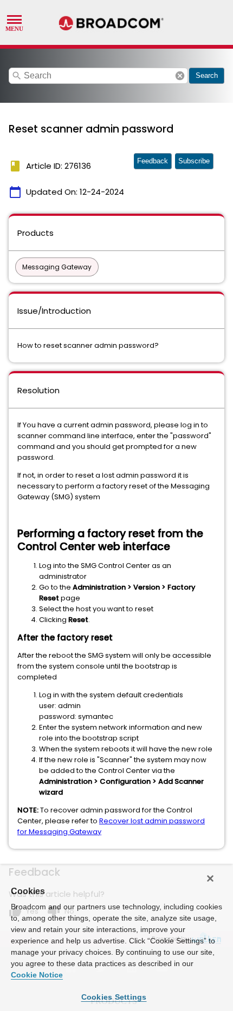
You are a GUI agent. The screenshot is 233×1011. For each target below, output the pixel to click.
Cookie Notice (37, 974)
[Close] (210, 878)
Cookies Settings (114, 997)
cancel (179, 75)
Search (207, 75)
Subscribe (194, 161)
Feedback (152, 161)
